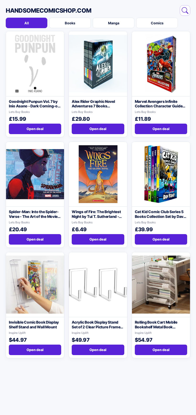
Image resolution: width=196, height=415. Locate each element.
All (26, 23)
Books (70, 23)
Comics (157, 23)
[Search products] (185, 10)
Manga (113, 23)
